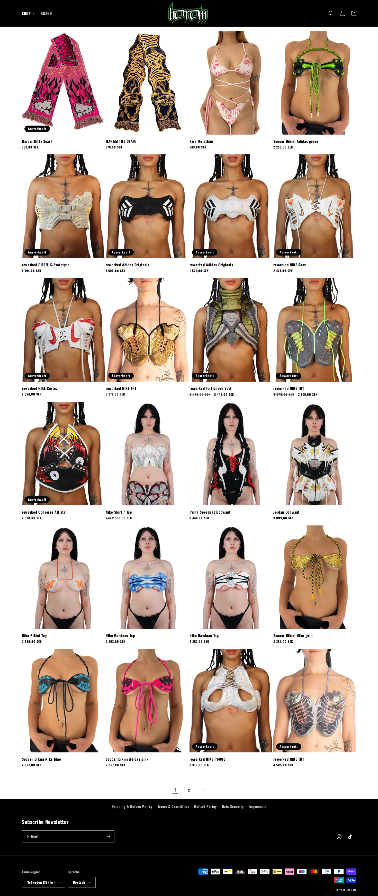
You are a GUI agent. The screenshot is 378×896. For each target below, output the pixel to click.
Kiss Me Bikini (201, 141)
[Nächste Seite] (203, 790)
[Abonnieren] (108, 836)
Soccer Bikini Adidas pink (127, 759)
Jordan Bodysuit (286, 512)
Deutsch (79, 882)
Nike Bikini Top (34, 635)
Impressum (257, 806)
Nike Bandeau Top (120, 635)
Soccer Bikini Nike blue (41, 759)
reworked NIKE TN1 (121, 388)
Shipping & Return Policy (132, 806)
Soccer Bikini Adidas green (295, 141)
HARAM (351, 890)
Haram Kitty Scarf (37, 141)
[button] (28, 13)
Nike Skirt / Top (119, 512)
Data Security (233, 806)
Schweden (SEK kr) (41, 882)
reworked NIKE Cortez (40, 388)
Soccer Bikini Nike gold (292, 635)
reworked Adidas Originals (127, 264)
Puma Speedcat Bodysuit (210, 512)
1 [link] (175, 790)
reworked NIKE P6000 (208, 759)
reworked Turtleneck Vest (211, 388)
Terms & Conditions (173, 806)
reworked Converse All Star (44, 512)
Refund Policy (205, 806)
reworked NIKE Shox (289, 264)
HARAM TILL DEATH (121, 141)
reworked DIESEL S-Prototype (46, 264)
